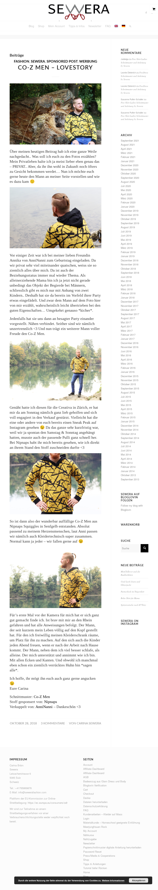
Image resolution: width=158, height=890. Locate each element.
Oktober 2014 (128, 434)
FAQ (85, 810)
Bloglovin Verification (95, 785)
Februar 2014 (128, 467)
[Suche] (129, 26)
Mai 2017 (126, 322)
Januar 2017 (127, 339)
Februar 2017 (128, 334)
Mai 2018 (126, 281)
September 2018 (130, 272)
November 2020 (129, 169)
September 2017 (130, 314)
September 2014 (130, 438)
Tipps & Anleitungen (94, 864)
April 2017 (126, 326)
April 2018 (126, 285)
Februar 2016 (128, 368)
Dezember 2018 (129, 260)
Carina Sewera (89, 723)
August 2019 (128, 227)
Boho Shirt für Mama (130, 598)
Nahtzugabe (90, 839)
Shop (86, 859)
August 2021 (128, 144)
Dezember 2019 (129, 210)
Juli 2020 (126, 186)
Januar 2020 (127, 206)
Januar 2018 (127, 297)
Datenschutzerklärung (95, 806)
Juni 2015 (126, 401)
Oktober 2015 (128, 384)
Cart (85, 789)
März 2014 (127, 463)
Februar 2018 (128, 293)
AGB (86, 777)
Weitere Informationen (113, 880)
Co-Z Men (42, 697)
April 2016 (126, 359)
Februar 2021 (128, 157)
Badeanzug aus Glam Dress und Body (104, 781)
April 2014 (126, 459)
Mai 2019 (126, 240)
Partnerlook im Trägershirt (132, 591)
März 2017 (127, 330)
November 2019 (129, 215)
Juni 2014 (126, 450)
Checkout (88, 793)
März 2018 (127, 289)
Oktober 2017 (128, 310)
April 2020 (126, 194)
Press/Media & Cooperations (99, 855)
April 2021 (126, 149)
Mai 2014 (126, 454)
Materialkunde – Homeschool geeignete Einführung (111, 822)
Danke (86, 798)
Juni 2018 (126, 277)
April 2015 (126, 409)
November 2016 (129, 347)
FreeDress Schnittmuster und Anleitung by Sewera (134, 76)
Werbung (88, 61)
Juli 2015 (126, 396)
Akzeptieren (138, 880)
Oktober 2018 (128, 268)
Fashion (21, 61)
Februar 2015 (128, 417)
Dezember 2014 (129, 425)
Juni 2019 (126, 235)
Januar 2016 (127, 372)
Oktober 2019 (128, 219)
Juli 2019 (126, 231)
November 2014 (129, 429)
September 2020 (130, 178)
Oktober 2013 (128, 475)
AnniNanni (44, 707)
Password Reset (92, 851)
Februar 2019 (128, 252)
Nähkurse (88, 835)
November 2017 (129, 306)
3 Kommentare (53, 723)
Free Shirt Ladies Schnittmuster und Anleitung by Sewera (134, 62)
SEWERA (38, 61)
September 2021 (130, 140)
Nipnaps (50, 702)
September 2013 (130, 479)
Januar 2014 (127, 471)
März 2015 (127, 413)
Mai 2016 (126, 355)
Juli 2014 (126, 446)
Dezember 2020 (129, 165)
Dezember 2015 (129, 376)
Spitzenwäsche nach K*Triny (133, 604)
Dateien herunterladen (95, 802)
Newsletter (89, 843)
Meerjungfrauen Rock (95, 827)
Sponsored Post (62, 61)
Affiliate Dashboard (93, 769)
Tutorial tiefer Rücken (95, 868)
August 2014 (128, 442)
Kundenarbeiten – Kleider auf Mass (102, 814)
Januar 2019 (127, 256)
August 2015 (128, 392)
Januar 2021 (127, 161)
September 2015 (130, 388)
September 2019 (130, 223)
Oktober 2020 (128, 173)
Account (87, 765)
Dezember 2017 (129, 301)
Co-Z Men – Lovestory (55, 68)
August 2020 (128, 182)
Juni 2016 (126, 351)
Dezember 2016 (129, 343)
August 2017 (128, 318)
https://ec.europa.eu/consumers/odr (47, 802)
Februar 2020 (128, 202)
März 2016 (127, 363)
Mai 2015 (126, 405)
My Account (90, 831)
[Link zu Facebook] (146, 12)
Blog (85, 876)
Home (86, 872)
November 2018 (129, 264)
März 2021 (127, 153)
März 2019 (127, 248)
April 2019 (126, 244)
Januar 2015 (127, 421)
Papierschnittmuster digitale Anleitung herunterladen (112, 847)
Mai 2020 (126, 190)
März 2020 (127, 198)
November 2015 (129, 380)
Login (86, 818)
